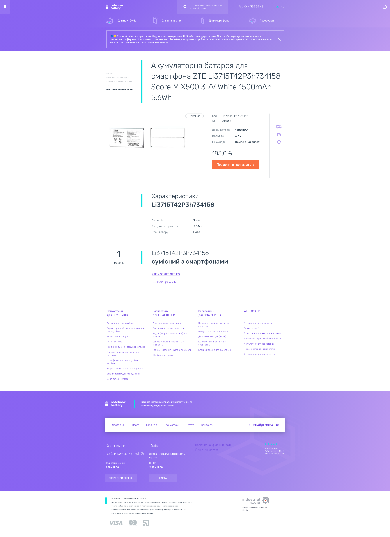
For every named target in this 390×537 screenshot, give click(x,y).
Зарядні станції (251, 328)
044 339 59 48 (254, 6)
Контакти (207, 425)
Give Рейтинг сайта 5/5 (276, 444)
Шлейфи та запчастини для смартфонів (212, 343)
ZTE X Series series (166, 274)
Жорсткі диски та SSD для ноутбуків (125, 368)
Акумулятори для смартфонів (213, 331)
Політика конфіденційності (213, 445)
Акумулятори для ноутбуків (120, 323)
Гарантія (151, 425)
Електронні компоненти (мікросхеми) (262, 333)
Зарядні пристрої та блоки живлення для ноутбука (125, 330)
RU (282, 6)
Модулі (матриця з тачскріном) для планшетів (170, 335)
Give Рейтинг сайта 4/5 (274, 444)
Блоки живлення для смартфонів (215, 350)
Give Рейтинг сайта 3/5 (271, 444)
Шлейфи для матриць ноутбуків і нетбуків (123, 362)
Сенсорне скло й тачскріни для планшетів (168, 343)
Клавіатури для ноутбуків (119, 336)
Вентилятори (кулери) (118, 379)
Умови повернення (207, 449)
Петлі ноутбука (114, 341)
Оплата (135, 425)
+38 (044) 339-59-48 (118, 454)
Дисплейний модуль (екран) (212, 336)
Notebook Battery (115, 404)
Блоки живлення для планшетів (168, 328)
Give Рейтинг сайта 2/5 (268, 444)
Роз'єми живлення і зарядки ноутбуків (126, 347)
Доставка (118, 425)
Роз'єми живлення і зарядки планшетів (172, 350)
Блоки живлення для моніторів (259, 349)
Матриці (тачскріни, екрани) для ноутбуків (123, 353)
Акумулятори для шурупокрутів (259, 354)
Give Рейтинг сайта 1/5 (265, 444)
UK (277, 6)
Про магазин (172, 425)
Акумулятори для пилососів (258, 323)
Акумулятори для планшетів (167, 323)
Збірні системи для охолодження (123, 373)
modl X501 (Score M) (164, 282)
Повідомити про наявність (236, 164)
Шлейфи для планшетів (164, 355)
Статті (191, 425)
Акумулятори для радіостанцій (259, 344)
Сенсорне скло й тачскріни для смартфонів (214, 324)
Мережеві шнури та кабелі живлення (262, 338)
